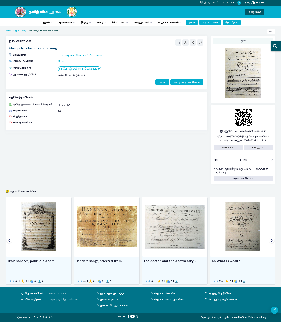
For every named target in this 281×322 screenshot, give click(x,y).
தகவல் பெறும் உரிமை (114, 305)
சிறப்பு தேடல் (231, 22)
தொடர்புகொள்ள (165, 293)
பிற (24, 30)
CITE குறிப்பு (258, 148)
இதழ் (84, 22)
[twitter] (137, 316)
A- (223, 3)
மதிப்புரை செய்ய (243, 178)
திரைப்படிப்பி (211, 3)
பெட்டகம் (118, 22)
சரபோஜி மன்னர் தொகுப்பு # (79, 69)
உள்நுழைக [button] (255, 12)
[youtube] (133, 316)
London (99, 55)
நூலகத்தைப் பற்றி (112, 293)
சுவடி (100, 22)
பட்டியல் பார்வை (210, 22)
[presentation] (9, 240)
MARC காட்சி (228, 148)
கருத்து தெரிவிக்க (219, 293)
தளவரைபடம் (109, 299)
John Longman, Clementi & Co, (75, 55)
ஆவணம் (65, 22)
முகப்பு (192, 22)
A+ (232, 3)
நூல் (46, 22)
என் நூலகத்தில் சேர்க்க (187, 82)
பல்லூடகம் (141, 22)
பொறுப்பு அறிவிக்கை (222, 299)
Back (271, 31)
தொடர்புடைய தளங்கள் (169, 299)
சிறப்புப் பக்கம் (168, 22)
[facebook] (129, 316)
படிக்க (161, 82)
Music (61, 61)
